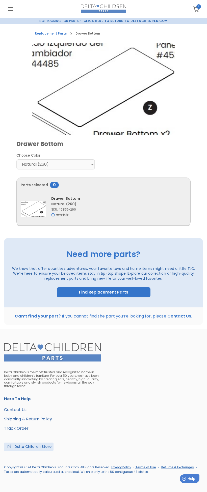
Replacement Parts (51, 33)
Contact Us (15, 410)
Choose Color (28, 155)
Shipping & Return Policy (28, 419)
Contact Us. (179, 316)
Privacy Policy (121, 467)
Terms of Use (145, 467)
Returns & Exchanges (177, 467)
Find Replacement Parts (103, 292)
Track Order (16, 428)
